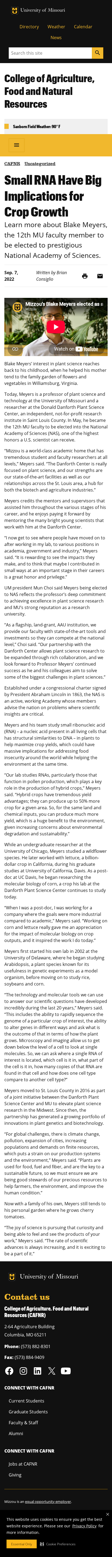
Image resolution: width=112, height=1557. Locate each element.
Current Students (26, 1401)
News (56, 38)
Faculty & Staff (23, 1423)
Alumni (16, 1433)
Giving (15, 1475)
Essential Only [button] (21, 1544)
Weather (56, 27)
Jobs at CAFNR (23, 1464)
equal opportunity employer (48, 1501)
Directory (29, 27)
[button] (58, 1544)
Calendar (83, 27)
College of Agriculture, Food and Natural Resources (49, 91)
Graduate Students (28, 1412)
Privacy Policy (84, 1525)
